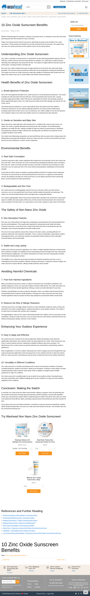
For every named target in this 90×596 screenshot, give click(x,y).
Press (29, 584)
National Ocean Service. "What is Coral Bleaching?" (19, 523)
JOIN (17, 581)
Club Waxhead (70, 1)
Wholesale (62, 1)
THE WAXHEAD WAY (17, 13)
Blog (36, 581)
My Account (85, 1)
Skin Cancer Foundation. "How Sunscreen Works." (19, 525)
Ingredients (17, 555)
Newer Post (60, 559)
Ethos (73, 571)
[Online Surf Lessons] (79, 98)
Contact (37, 587)
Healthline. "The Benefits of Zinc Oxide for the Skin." (19, 530)
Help (36, 584)
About (29, 587)
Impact (52, 571)
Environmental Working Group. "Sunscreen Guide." (19, 518)
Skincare (24, 555)
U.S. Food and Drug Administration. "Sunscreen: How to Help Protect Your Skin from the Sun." (32, 533)
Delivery (31, 571)
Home (3, 17)
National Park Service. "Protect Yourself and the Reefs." (20, 520)
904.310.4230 (83, 13)
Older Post (6, 559)
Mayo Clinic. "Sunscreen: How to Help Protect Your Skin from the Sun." (25, 528)
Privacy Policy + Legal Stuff (45, 593)
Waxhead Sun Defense (14, 593)
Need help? (78, 1)
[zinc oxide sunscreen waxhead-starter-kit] (79, 49)
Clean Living (9, 555)
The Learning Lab (13, 17)
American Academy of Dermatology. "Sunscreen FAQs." (20, 515)
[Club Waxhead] (79, 74)
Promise (9, 572)
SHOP (3, 13)
